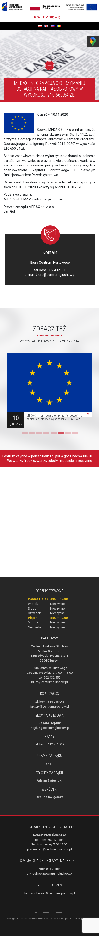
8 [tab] (74, 434)
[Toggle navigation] (49, 65)
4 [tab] (45, 434)
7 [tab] (67, 434)
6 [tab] (60, 434)
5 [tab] (53, 434)
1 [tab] (24, 434)
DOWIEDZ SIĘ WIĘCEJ (50, 17)
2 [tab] (31, 434)
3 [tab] (38, 434)
